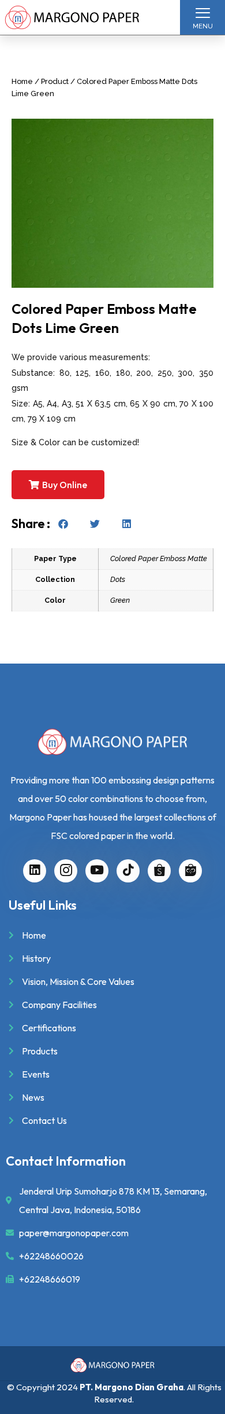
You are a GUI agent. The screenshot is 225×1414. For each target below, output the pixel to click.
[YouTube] (96, 870)
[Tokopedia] (190, 870)
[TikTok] (128, 870)
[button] (63, 524)
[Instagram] (65, 870)
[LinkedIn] (34, 870)
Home (22, 81)
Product (55, 81)
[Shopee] (159, 870)
